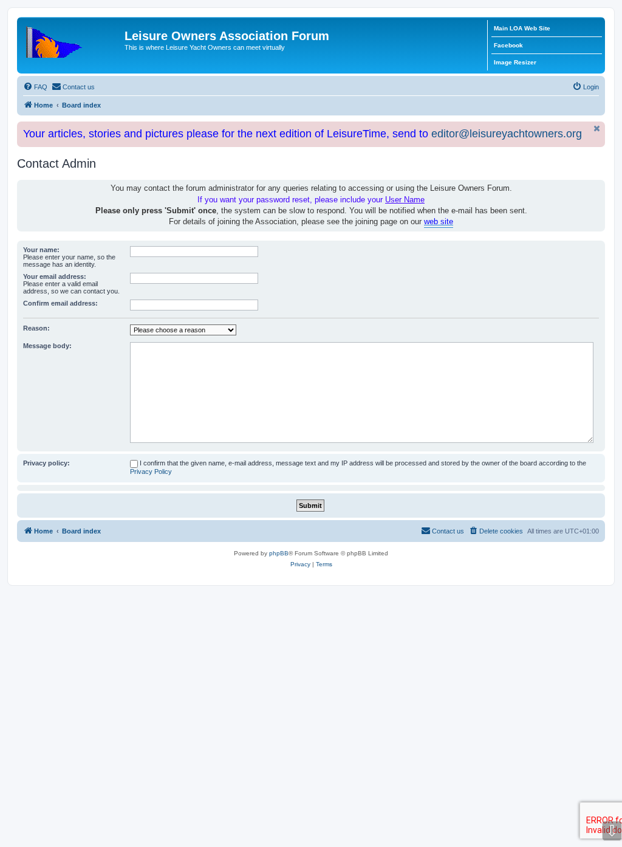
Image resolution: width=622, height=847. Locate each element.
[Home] (72, 39)
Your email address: (54, 276)
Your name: (41, 249)
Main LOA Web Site (522, 28)
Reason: (36, 328)
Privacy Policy (151, 471)
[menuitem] (35, 87)
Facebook (508, 45)
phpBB (279, 553)
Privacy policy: (46, 463)
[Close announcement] (597, 128)
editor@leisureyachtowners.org (506, 134)
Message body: (47, 345)
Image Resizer (515, 62)
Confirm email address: (60, 303)
